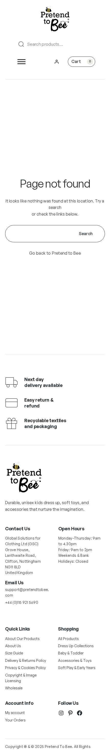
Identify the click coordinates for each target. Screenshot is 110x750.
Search (86, 233)
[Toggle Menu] (21, 61)
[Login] (56, 62)
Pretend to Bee (66, 253)
